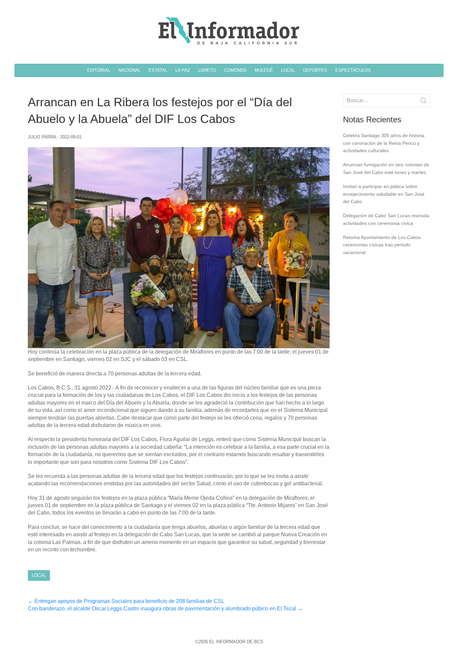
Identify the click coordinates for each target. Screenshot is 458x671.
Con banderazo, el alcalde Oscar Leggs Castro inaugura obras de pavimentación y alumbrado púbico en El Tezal (165, 608)
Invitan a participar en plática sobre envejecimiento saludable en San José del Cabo (383, 194)
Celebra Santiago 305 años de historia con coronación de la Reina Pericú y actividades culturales (383, 143)
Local (39, 575)
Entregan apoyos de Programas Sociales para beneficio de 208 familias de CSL (126, 601)
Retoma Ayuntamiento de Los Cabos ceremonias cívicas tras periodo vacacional (382, 245)
